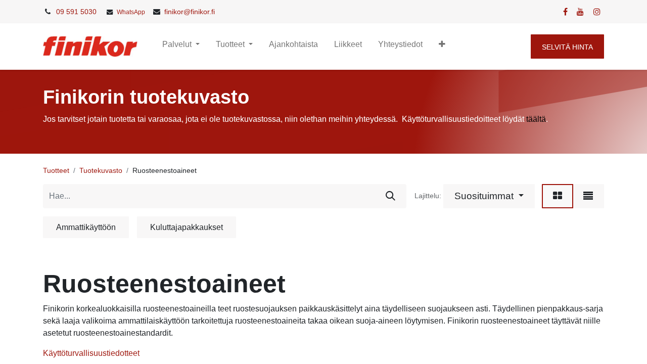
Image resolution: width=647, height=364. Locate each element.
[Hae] (390, 196)
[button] (442, 46)
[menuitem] (293, 46)
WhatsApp (131, 12)
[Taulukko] (557, 196)
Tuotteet (56, 170)
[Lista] (588, 196)
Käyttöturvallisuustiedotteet (91, 353)
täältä (536, 119)
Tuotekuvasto (100, 170)
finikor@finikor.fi (189, 12)
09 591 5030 (76, 12)
